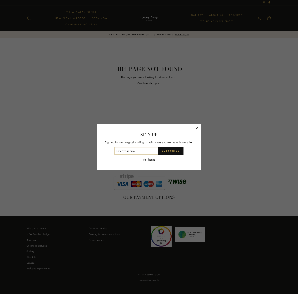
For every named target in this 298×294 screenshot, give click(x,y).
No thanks (149, 160)
